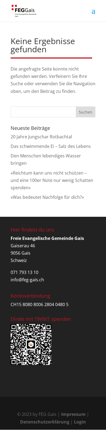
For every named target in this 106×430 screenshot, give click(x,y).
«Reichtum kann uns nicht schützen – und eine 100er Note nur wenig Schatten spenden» (52, 180)
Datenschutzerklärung (44, 422)
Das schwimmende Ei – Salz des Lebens (51, 146)
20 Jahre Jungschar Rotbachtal (41, 137)
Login (80, 422)
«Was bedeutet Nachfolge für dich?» (47, 197)
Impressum (73, 414)
